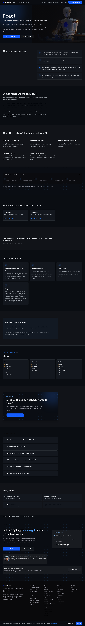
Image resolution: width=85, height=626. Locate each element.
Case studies (56, 2)
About (65, 2)
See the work (27, 36)
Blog (62, 2)
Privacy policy (54, 623)
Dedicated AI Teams (34, 602)
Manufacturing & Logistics (49, 603)
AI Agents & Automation (35, 587)
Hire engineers (60, 601)
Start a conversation (75, 2)
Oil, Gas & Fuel (47, 595)
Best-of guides (60, 593)
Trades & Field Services (49, 611)
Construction (46, 601)
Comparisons (60, 595)
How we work (74, 589)
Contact (72, 591)
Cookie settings (45, 621)
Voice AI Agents (33, 589)
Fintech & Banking (47, 613)
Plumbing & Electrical (48, 599)
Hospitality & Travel (48, 609)
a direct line (26, 561)
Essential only (70, 623)
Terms (40, 621)
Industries (50, 2)
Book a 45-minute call (11, 36)
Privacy (36, 621)
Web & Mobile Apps (34, 600)
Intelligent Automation (34, 595)
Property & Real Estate (48, 591)
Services (44, 2)
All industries (46, 615)
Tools (58, 597)
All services (32, 604)
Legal (45, 587)
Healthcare (46, 589)
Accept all (79, 623)
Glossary (59, 603)
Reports (59, 599)
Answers (59, 591)
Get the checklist (74, 569)
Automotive (46, 593)
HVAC (45, 597)
